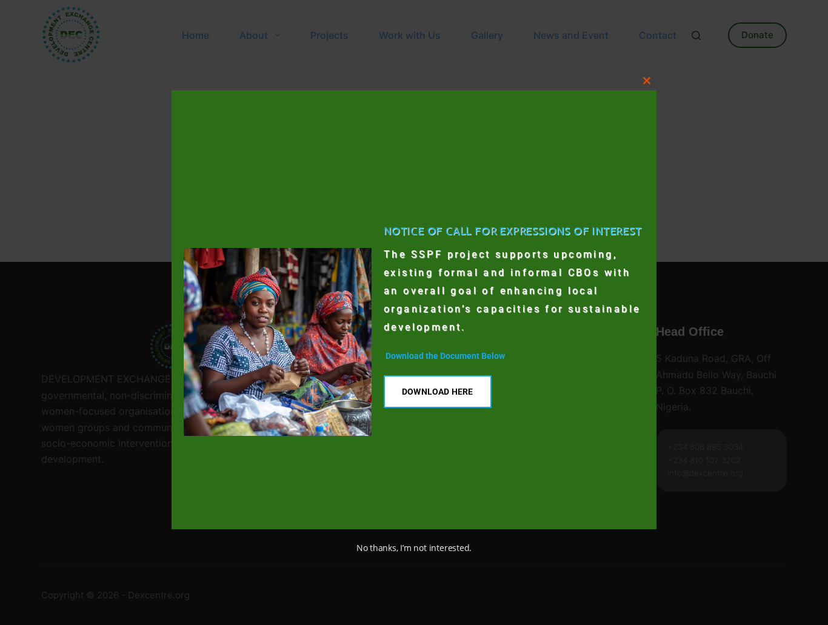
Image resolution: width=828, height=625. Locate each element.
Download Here (437, 391)
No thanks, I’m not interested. (414, 547)
